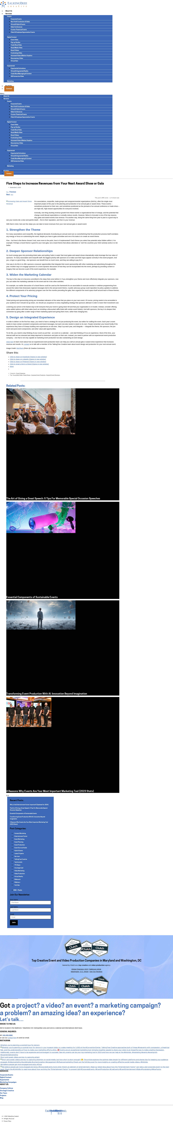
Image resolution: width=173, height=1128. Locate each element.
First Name (14, 899)
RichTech (19, 348)
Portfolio (6, 171)
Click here (10, 342)
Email (12, 914)
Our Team (3, 1093)
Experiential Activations (18, 68)
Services (8, 14)
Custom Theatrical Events (19, 29)
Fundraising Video (16, 53)
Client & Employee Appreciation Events (23, 32)
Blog (1, 1098)
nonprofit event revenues (53, 375)
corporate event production (38, 375)
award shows (26, 375)
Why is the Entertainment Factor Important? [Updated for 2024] (29, 804)
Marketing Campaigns (8, 1082)
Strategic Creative (7, 1091)
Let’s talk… (12, 1020)
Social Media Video (16, 47)
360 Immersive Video (17, 76)
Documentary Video (17, 58)
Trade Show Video (16, 45)
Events (9, 16)
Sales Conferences (16, 27)
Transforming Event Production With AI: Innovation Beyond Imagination (46, 694)
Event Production (20, 373)
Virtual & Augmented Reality (19, 71)
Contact (9, 89)
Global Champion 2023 (79, 969)
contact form (12, 1038)
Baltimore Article (95, 969)
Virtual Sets (14, 61)
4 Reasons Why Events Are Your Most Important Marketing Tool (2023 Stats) (50, 791)
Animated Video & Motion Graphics (21, 55)
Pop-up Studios (15, 42)
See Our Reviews (96, 972)
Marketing (10, 81)
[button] (56, 93)
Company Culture (6, 1088)
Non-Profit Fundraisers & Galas (20, 21)
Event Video (14, 39)
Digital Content (12, 37)
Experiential (11, 66)
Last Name (14, 907)
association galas (18, 375)
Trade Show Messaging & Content (21, 73)
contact (26, 344)
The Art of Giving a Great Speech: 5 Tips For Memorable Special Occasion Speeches (53, 498)
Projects (3, 1095)
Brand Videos (15, 50)
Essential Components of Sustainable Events (32, 597)
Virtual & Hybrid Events (18, 24)
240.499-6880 (8, 1035)
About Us (8, 11)
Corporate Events (16, 19)
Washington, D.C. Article (79, 972)
